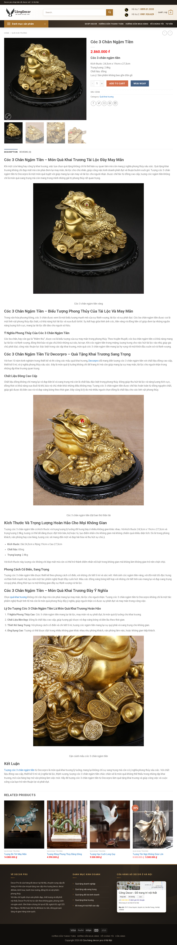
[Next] (81, 79)
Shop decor (91, 24)
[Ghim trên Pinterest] (109, 103)
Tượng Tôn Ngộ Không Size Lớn (148, 854)
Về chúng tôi (157, 24)
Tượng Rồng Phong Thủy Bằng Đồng (64, 854)
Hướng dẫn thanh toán (111, 24)
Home (6, 33)
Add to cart (117, 83)
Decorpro (93, 360)
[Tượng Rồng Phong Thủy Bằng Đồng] (67, 824)
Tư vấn (169, 24)
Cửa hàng (120, 936)
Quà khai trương (19, 33)
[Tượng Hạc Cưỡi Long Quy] (110, 824)
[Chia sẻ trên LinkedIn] (115, 103)
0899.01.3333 (147, 9)
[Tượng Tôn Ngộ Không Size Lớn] (153, 824)
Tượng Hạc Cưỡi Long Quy (102, 854)
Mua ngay (140, 83)
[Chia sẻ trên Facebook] (93, 103)
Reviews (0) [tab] (25, 152)
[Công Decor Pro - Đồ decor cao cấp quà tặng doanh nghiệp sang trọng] (20, 12)
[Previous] (9, 79)
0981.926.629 (147, 14)
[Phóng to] (8, 116)
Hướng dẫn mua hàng (137, 24)
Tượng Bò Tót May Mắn (15, 854)
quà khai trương (18, 597)
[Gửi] (109, 12)
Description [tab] (11, 152)
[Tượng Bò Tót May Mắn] (24, 824)
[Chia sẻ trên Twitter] (98, 103)
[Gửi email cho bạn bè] (104, 103)
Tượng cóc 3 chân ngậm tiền (19, 770)
